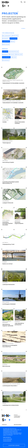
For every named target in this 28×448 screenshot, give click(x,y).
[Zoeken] (21, 2)
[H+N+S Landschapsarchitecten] (6, 417)
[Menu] (24, 2)
